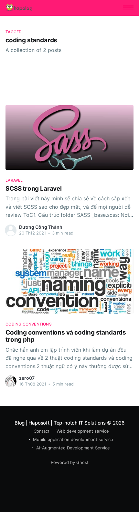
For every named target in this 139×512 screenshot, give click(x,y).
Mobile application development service (73, 439)
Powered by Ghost (70, 462)
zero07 (27, 378)
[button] (128, 8)
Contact (41, 431)
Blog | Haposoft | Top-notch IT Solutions (60, 423)
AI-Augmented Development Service (73, 447)
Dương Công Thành (40, 227)
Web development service (83, 431)
